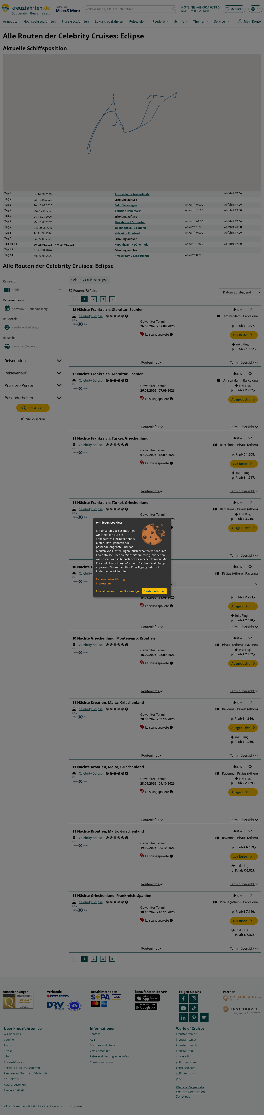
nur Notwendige (129, 591)
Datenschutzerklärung (110, 579)
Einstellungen (105, 591)
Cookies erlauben (154, 591)
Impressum (103, 583)
